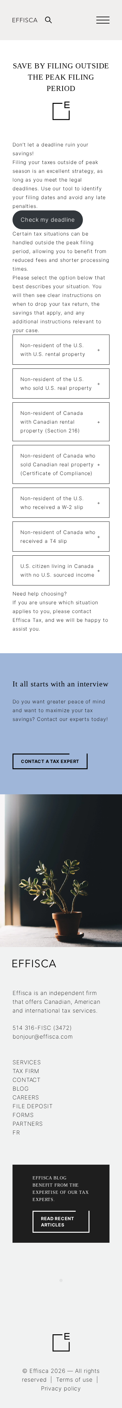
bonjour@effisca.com (43, 1036)
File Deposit (33, 1106)
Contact (27, 1080)
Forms (23, 1115)
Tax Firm (26, 1071)
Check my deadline (48, 219)
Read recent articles (57, 1221)
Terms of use (74, 1379)
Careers (26, 1097)
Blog (21, 1088)
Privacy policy (61, 1388)
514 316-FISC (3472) (42, 1027)
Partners (28, 1123)
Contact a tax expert (50, 761)
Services (27, 1062)
